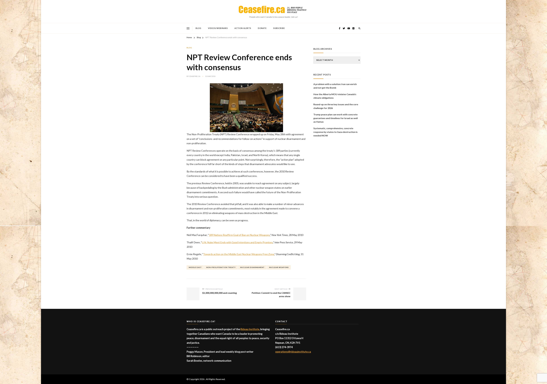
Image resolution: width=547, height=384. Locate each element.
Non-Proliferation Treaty (221, 267)
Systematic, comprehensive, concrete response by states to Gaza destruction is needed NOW (335, 132)
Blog (198, 28)
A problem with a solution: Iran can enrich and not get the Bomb (335, 86)
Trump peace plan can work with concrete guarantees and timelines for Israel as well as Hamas (335, 118)
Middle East (195, 267)
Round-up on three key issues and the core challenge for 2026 (335, 106)
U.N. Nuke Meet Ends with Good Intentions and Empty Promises (237, 242)
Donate (262, 28)
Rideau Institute (249, 329)
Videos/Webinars (218, 28)
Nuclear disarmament (252, 267)
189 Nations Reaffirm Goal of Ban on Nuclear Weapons (239, 234)
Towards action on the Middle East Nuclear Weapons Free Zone (238, 254)
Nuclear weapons (279, 267)
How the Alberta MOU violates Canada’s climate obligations (334, 96)
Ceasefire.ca (194, 76)
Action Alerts (242, 28)
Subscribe (279, 28)
